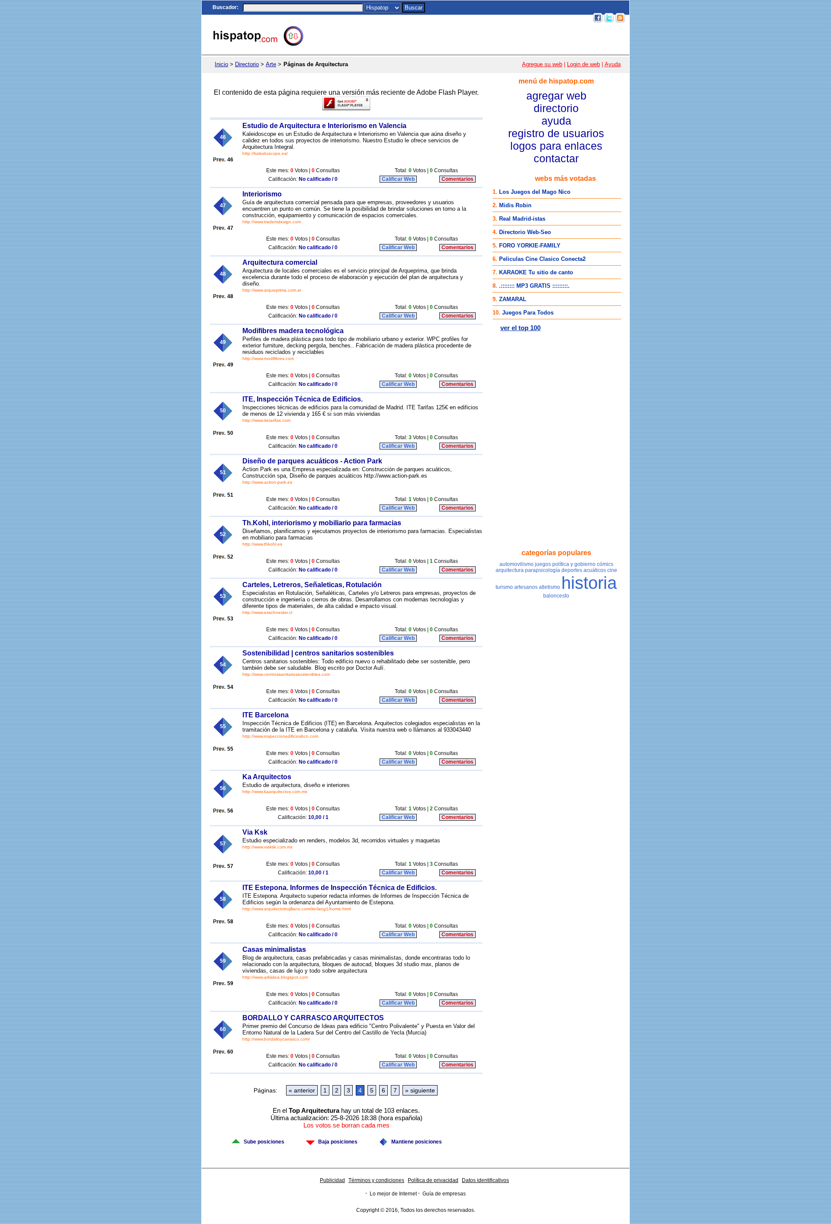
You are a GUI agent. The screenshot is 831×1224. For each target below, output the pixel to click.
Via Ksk (254, 832)
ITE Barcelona (265, 715)
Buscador (225, 7)
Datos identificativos (485, 1180)
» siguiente (420, 1090)
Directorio (247, 64)
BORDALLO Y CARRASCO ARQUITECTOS (313, 1018)
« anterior (302, 1090)
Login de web (583, 64)
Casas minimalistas (274, 949)
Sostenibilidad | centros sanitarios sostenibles (318, 653)
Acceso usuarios (568, 18)
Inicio (429, 18)
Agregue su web (542, 64)
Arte (271, 64)
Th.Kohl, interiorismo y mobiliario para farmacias (321, 523)
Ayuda (613, 64)
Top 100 (514, 18)
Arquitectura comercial (279, 262)
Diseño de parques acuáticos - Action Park (312, 461)
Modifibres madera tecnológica (293, 330)
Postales (467, 18)
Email (535, 18)
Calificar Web (398, 179)
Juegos (492, 18)
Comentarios (457, 179)
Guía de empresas (444, 1194)
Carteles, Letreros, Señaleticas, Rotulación (312, 584)
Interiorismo (262, 194)
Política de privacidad (433, 1180)
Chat (446, 18)
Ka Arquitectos (266, 777)
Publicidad (332, 1180)
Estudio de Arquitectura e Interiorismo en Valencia (324, 125)
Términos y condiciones (376, 1180)
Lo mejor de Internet (393, 1194)
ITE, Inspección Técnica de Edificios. (302, 399)
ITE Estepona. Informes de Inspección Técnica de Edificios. (339, 887)
